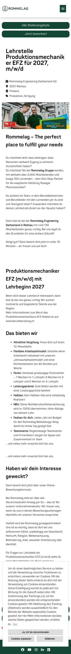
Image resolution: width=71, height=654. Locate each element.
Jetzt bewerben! (36, 34)
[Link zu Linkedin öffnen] (42, 649)
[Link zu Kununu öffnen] (48, 649)
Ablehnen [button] (50, 638)
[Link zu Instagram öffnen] (36, 649)
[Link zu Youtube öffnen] (29, 649)
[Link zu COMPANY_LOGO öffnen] (15, 8)
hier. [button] (15, 624)
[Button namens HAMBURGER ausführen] (63, 8)
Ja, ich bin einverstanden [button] (35, 632)
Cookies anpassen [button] (21, 638)
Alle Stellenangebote (36, 25)
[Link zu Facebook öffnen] (22, 649)
